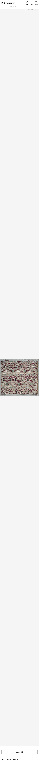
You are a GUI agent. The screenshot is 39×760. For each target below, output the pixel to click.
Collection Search (14, 7)
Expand (18, 752)
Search (32, 4)
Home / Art (4, 7)
